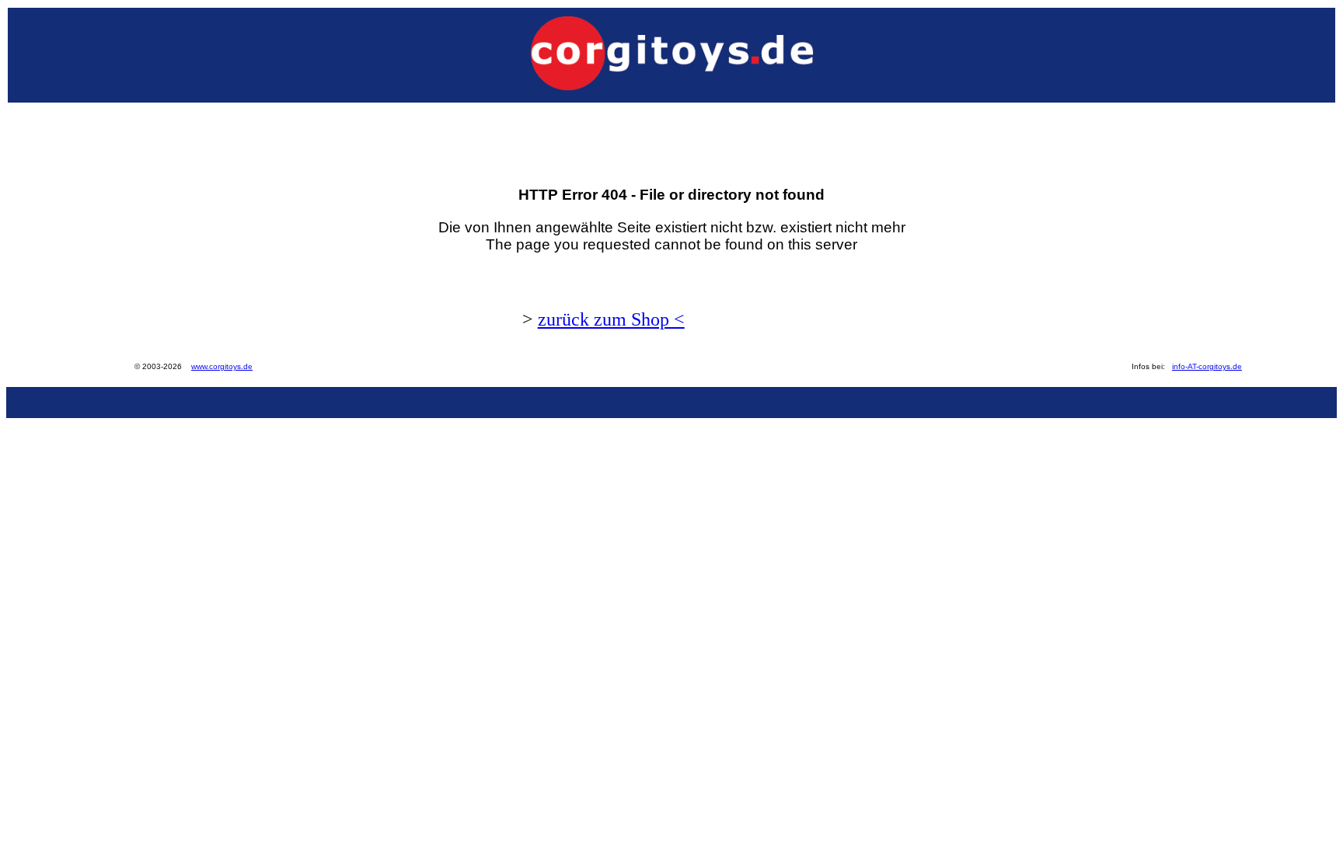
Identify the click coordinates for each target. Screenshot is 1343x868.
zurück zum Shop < (611, 319)
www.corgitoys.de (222, 366)
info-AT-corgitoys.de (1207, 366)
